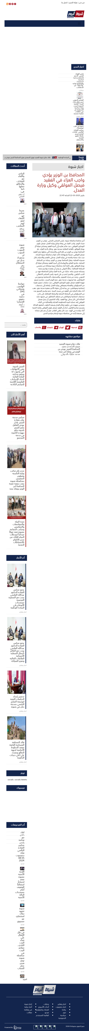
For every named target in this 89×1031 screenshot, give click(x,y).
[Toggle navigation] (79, 23)
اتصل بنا (64, 2)
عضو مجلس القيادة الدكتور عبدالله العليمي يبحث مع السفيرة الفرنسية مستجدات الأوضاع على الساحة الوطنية (16, 598)
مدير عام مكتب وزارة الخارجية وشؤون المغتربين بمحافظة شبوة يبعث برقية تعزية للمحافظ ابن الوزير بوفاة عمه (16, 479)
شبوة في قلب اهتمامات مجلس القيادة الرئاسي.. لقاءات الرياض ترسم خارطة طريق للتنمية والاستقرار (78, 132)
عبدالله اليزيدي (21, 229)
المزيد (25, 979)
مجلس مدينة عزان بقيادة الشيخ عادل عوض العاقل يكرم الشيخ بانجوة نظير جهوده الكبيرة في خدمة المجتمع (17, 427)
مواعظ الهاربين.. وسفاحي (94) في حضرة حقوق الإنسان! (20, 292)
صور (64, 1012)
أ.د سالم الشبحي (21, 195)
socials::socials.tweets (17, 779)
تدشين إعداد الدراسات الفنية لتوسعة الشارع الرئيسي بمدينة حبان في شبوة (17, 701)
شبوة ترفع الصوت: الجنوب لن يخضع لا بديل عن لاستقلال (20, 253)
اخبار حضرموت (61, 1007)
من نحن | (80, 2)
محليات (46, 1004)
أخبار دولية (28, 1007)
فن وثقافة (28, 1010)
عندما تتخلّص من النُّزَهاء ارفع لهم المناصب (20, 218)
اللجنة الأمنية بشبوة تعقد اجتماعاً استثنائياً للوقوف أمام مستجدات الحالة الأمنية (19, 884)
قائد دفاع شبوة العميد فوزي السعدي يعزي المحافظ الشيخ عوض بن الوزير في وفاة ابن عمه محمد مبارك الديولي (69, 348)
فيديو (47, 1012)
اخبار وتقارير (62, 1004)
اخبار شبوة (28, 1004)
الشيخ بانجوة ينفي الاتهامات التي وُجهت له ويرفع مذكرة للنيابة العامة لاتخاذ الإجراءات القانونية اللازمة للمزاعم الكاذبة (17, 375)
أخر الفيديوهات (18, 824)
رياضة (64, 1010)
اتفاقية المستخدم (42, 1015)
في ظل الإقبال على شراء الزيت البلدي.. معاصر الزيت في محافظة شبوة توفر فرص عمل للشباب (20, 950)
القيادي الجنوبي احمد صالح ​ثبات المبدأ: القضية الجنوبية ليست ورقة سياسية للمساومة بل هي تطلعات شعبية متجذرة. (78, 106)
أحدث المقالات (18, 166)
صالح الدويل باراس (22, 267)
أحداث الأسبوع (43, 1007)
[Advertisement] (44, 45)
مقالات (29, 1012)
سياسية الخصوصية (62, 1016)
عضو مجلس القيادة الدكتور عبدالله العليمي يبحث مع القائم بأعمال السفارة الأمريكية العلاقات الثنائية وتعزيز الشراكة (17, 652)
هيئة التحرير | (72, 2)
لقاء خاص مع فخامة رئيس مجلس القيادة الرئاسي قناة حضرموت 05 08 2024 (20, 846)
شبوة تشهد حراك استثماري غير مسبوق (20, 914)
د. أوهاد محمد (21, 305)
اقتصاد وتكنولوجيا (42, 1010)
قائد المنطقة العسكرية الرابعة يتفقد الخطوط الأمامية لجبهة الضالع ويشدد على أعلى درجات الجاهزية (16, 750)
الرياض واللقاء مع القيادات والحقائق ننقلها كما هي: (20, 182)
